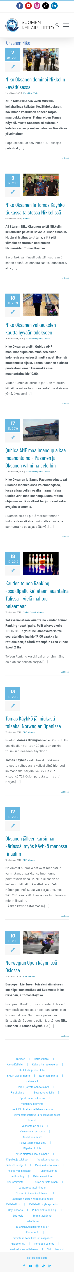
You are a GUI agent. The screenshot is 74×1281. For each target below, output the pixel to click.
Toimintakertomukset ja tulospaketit (32, 1238)
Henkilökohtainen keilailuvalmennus (32, 1109)
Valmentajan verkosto (32, 1131)
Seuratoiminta (15, 1181)
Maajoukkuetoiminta (47, 1165)
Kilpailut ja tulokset (17, 1159)
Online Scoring (49, 1170)
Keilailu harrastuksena (45, 1064)
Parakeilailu (17, 1092)
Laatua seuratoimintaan (32, 1187)
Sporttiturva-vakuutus (32, 1098)
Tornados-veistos (44, 1243)
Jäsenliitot (28, 93)
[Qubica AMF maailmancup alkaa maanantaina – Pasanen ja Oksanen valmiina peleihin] (41, 430)
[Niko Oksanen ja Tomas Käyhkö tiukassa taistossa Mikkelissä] (41, 185)
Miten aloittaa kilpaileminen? (32, 1153)
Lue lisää (65, 158)
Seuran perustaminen (45, 1181)
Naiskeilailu (32, 1081)
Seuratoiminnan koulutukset (32, 1193)
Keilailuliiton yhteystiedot (43, 1204)
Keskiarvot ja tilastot (19, 1170)
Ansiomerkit (18, 1243)
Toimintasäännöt (42, 1215)
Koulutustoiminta (32, 1137)
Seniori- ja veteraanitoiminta (32, 1086)
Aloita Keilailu (15, 1064)
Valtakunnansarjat (48, 1159)
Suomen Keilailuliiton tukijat (32, 1226)
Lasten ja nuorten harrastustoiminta (32, 1198)
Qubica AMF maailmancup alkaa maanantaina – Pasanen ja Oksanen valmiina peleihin (35, 457)
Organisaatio (15, 1210)
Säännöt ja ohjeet (16, 1165)
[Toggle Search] (57, 25)
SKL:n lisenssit (55, 1249)
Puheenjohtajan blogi (44, 1210)
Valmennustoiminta (32, 1103)
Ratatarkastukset (43, 1176)
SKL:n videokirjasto (18, 1075)
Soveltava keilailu (44, 1092)
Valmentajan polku (32, 1125)
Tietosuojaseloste (37, 1257)
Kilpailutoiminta (32, 1148)
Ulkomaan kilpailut (34, 338)
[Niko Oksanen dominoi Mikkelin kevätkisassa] (41, 59)
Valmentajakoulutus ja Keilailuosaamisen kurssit (37, 1117)
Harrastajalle (41, 1058)
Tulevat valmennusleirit (32, 1142)
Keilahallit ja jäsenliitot (32, 1070)
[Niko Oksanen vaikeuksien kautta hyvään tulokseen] (41, 305)
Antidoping (17, 1176)
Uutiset (20, 1058)
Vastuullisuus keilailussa (24, 1249)
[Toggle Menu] (66, 25)
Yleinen (36, 93)
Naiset (33, 612)
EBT (25, 732)
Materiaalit (32, 1232)
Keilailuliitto (13, 1204)
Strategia (18, 1215)
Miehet (26, 612)
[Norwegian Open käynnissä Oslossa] (41, 942)
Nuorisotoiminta (48, 1075)
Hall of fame (32, 1221)
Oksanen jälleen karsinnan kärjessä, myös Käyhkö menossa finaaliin (36, 846)
